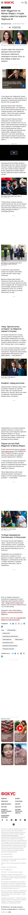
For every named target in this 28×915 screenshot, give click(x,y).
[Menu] (2, 2)
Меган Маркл (19, 639)
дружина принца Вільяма (10, 645)
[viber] (20, 820)
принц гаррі (6, 633)
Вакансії (18, 807)
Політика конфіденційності (9, 909)
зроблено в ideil (6, 912)
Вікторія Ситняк (6, 24)
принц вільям (11, 630)
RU (23, 2)
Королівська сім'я (8, 642)
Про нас (4, 807)
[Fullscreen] (25, 179)
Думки (17, 798)
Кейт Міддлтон (7, 639)
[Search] (25, 2)
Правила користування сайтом (6, 811)
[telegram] (11, 820)
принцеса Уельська (8, 648)
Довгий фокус (6, 804)
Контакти (22, 909)
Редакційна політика (5, 816)
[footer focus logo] (8, 793)
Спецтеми (18, 801)
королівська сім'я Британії (10, 636)
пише (13, 102)
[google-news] (25, 820)
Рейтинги (4, 801)
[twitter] (7, 820)
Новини (4, 798)
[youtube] (16, 820)
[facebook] (2, 820)
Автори (17, 804)
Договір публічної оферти (18, 811)
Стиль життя (6, 7)
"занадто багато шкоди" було (14, 603)
